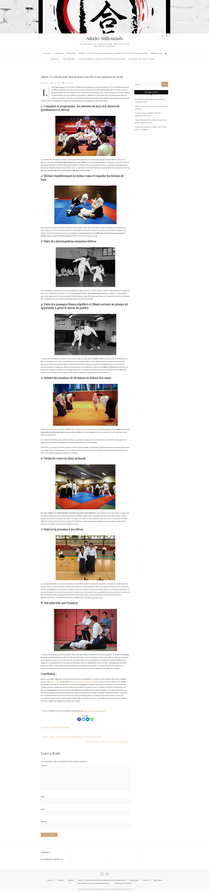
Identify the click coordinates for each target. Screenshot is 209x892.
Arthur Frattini (55, 682)
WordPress (127, 889)
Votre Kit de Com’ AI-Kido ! (142, 59)
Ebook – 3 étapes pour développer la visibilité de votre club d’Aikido (113, 53)
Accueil (47, 53)
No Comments (68, 83)
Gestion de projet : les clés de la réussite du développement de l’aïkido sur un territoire (71, 737)
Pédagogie (54, 727)
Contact (55, 59)
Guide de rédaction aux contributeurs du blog (102, 59)
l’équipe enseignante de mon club (83, 682)
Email (43, 809)
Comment (44, 765)
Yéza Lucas (45, 83)
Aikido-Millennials (104, 38)
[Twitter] (83, 719)
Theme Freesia (109, 889)
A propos (59, 53)
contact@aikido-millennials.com (52, 859)
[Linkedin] (87, 719)
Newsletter (156, 53)
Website (44, 821)
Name (43, 797)
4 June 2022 (56, 83)
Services (71, 53)
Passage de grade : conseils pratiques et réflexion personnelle (108, 742)
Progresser (65, 727)
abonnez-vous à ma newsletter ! (94, 711)
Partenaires (69, 59)
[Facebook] (79, 719)
